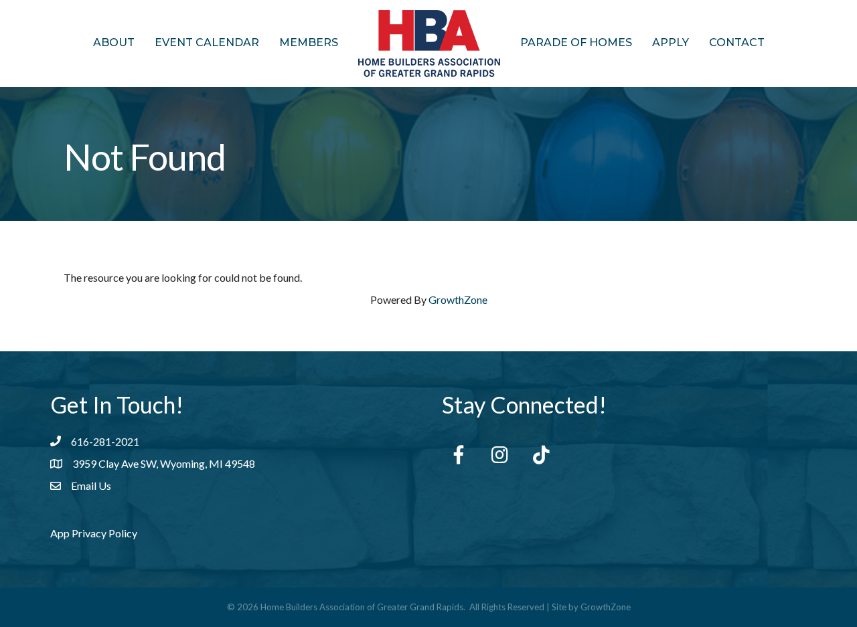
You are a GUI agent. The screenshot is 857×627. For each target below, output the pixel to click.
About (114, 42)
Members (308, 42)
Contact (737, 42)
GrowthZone (457, 299)
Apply (670, 42)
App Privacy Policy (93, 533)
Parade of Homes (576, 42)
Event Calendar (207, 42)
